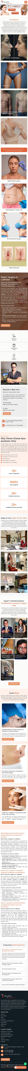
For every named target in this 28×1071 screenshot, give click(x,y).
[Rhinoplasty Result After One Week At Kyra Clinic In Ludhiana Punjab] (21, 649)
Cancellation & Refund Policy (7, 1020)
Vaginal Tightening (14, 267)
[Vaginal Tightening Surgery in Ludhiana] (14, 253)
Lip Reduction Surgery (5, 1033)
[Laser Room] (14, 561)
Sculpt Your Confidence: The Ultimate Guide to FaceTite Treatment (14, 813)
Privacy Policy (4, 1022)
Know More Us (5, 325)
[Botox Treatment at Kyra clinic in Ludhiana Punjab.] (7, 670)
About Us (3, 1014)
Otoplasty (3, 1041)
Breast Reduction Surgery (14, 239)
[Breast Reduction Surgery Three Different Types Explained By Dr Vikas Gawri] (7, 628)
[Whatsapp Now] (25, 1064)
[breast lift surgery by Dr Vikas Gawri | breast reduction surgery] (21, 628)
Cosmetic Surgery (6, 1029)
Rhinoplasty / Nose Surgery (7, 1031)
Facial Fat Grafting (5, 1039)
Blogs (2, 1017)
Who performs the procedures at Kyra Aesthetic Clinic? (12, 963)
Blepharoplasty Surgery (14, 181)
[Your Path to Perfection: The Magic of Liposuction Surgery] (14, 757)
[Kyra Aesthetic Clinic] (7, 2)
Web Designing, (19, 1066)
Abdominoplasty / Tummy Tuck (14, 210)
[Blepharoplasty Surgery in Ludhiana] (14, 167)
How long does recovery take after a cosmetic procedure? (12, 979)
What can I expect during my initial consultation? (11, 973)
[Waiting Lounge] (14, 583)
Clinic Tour (3, 1019)
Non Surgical (3, 1015)
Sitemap (2, 1026)
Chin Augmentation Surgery (7, 1034)
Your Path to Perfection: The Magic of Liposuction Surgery (12, 772)
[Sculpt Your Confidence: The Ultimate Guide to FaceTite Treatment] (14, 799)
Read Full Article (7, 739)
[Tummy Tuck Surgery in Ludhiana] (14, 196)
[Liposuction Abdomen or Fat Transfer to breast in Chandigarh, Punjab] (7, 649)
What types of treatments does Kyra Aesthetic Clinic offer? (12, 950)
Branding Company (11, 1067)
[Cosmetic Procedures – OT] (14, 540)
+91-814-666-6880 (18, 425)
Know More (7, 413)
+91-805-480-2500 (9, 425)
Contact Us (5, 1059)
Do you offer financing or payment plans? (13, 984)
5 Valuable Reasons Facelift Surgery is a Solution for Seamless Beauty (13, 730)
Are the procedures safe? (9, 969)
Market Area (3, 1024)
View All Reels (14, 683)
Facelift (2, 1038)
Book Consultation (21, 1067)
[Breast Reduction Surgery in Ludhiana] (14, 224)
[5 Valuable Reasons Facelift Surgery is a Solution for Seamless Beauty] (14, 715)
